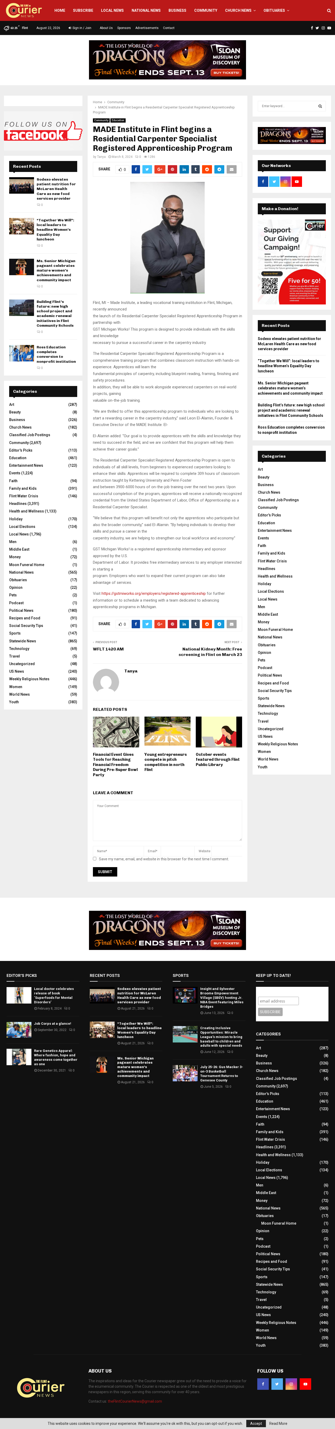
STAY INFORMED (96, 696)
